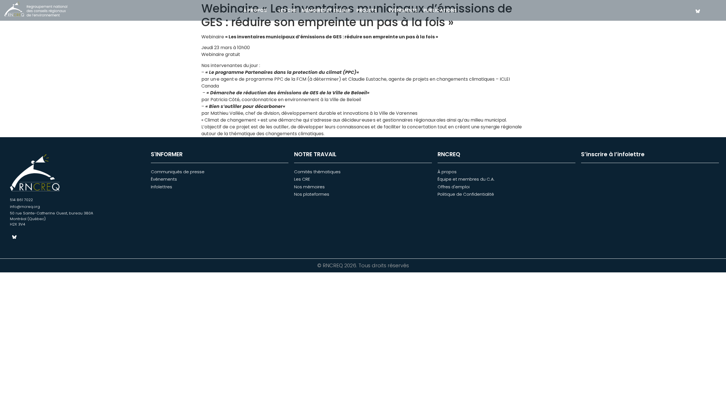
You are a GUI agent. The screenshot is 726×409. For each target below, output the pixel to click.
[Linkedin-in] (707, 11)
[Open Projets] (381, 10)
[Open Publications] (460, 10)
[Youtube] (717, 11)
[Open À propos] (270, 10)
